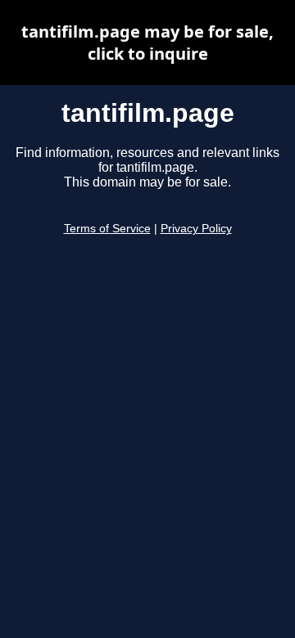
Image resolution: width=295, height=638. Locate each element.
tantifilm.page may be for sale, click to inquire (147, 42)
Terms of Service (107, 228)
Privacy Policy (196, 228)
